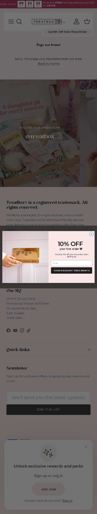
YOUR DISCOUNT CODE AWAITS (71, 270)
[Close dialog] (91, 234)
